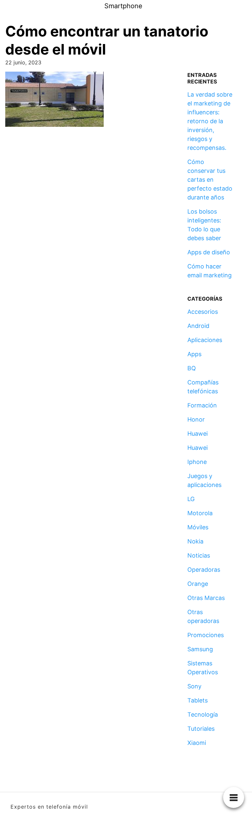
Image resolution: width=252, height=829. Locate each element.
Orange (197, 583)
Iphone (197, 461)
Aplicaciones (204, 339)
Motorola (200, 513)
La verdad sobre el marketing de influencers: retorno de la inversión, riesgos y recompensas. (209, 121)
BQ (191, 368)
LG (191, 498)
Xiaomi (196, 742)
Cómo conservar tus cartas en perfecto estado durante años (209, 179)
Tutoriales (201, 728)
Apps (194, 354)
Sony (194, 686)
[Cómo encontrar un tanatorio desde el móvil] (54, 101)
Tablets (197, 700)
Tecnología (202, 714)
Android (198, 325)
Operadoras (203, 569)
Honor (196, 419)
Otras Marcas (206, 597)
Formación (202, 405)
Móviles (197, 527)
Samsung (200, 649)
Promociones (205, 635)
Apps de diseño (208, 252)
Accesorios (202, 311)
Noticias (198, 555)
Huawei (197, 433)
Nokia (195, 541)
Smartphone (123, 6)
